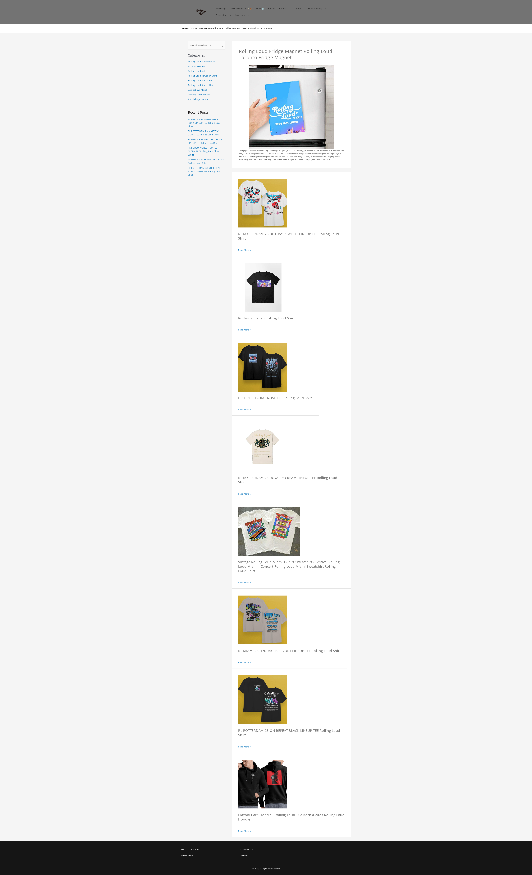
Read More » (244, 250)
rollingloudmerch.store (270, 869)
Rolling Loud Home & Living (198, 28)
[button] (299, 8)
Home (183, 28)
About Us (245, 855)
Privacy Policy (187, 855)
